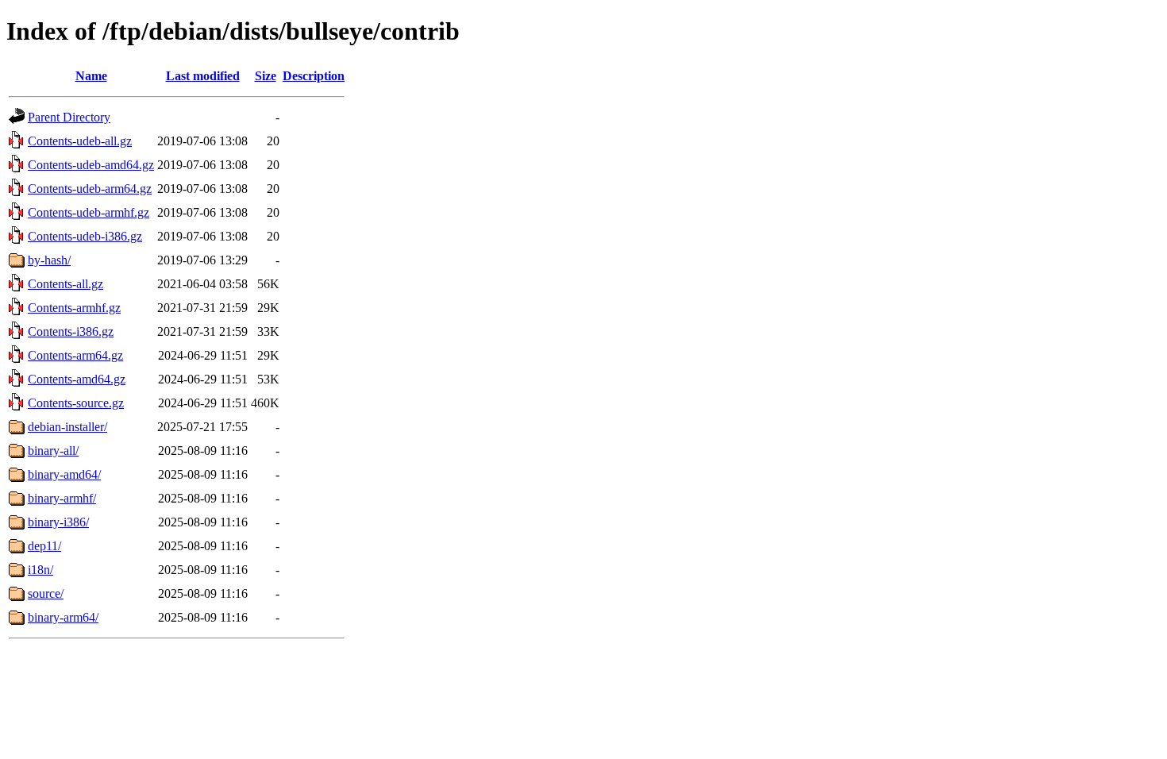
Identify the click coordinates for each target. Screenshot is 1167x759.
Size (265, 76)
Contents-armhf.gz (74, 307)
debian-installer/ (67, 426)
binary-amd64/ (64, 474)
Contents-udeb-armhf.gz (88, 212)
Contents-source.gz (76, 403)
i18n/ (40, 569)
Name (91, 76)
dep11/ (44, 546)
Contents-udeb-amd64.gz (91, 164)
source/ (46, 593)
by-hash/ (49, 260)
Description (314, 76)
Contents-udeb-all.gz (80, 141)
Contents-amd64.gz (76, 379)
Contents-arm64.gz (75, 355)
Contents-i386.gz (71, 331)
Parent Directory (69, 117)
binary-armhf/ (62, 498)
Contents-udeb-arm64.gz (90, 188)
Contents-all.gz (65, 284)
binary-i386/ (58, 522)
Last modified (203, 76)
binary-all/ (53, 450)
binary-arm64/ (63, 617)
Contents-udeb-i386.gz (85, 236)
